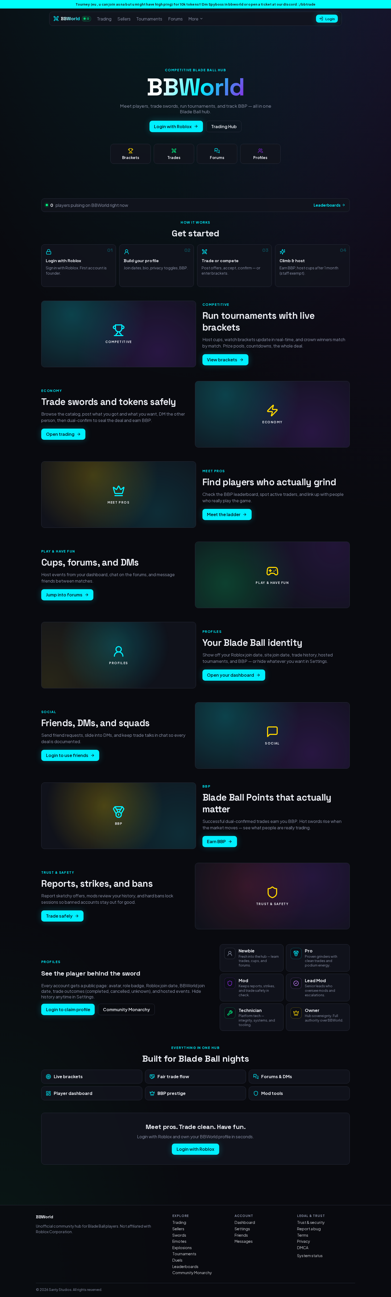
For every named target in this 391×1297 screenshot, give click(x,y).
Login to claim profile (68, 1009)
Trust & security (311, 1222)
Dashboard (245, 1222)
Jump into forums (64, 594)
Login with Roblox (173, 126)
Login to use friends (67, 755)
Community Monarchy (126, 1009)
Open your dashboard (230, 675)
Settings (242, 1228)
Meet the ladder (223, 514)
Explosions (182, 1247)
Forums (175, 19)
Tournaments (149, 19)
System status (310, 1255)
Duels (177, 1260)
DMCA (302, 1247)
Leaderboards (327, 205)
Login (330, 18)
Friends (241, 1235)
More (193, 19)
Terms (302, 1235)
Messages (244, 1241)
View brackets (222, 359)
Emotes (179, 1241)
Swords (179, 1235)
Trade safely (59, 916)
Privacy (303, 1241)
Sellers (124, 19)
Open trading (60, 434)
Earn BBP (216, 841)
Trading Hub (224, 126)
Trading (104, 19)
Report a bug (309, 1228)
